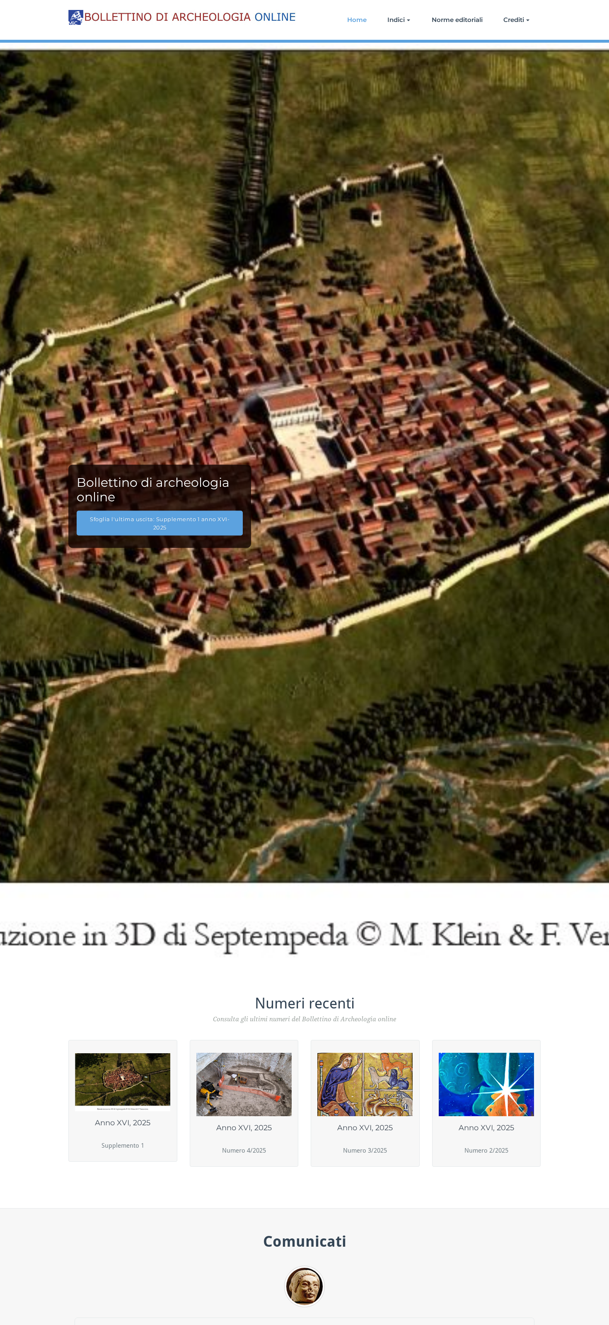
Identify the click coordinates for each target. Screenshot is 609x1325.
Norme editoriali (457, 20)
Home (357, 20)
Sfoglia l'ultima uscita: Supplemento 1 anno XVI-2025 (160, 523)
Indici (396, 20)
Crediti (513, 20)
